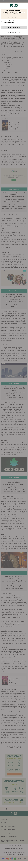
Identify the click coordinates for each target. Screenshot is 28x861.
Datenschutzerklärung (8, 22)
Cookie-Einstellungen (14, 20)
